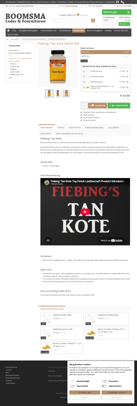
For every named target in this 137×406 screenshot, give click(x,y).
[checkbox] (72, 381)
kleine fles (105, 52)
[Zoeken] (93, 20)
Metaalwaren (65, 30)
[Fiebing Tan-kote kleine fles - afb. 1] (58, 67)
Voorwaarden (11, 2)
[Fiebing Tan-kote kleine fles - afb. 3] (66, 93)
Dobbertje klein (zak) (62, 315)
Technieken (62, 2)
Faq (33, 2)
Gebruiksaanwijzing (94, 127)
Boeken (108, 30)
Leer (14, 30)
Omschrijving (46, 127)
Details (60, 127)
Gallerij (53, 2)
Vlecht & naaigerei (94, 30)
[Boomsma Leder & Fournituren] (7, 39)
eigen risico (45, 134)
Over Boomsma (43, 2)
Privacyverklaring (12, 378)
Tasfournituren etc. (48, 30)
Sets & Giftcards (121, 30)
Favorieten (84, 15)
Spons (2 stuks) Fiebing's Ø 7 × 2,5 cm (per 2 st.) (111, 330)
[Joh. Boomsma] (26, 16)
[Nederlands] (125, 2)
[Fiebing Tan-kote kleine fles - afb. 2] (57, 93)
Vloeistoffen (79, 30)
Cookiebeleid (110, 2)
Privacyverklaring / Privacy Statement (89, 2)
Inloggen (63, 15)
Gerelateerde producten (51, 309)
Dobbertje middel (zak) (108, 315)
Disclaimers (113, 127)
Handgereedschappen (28, 30)
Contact (71, 2)
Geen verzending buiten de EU (69, 134)
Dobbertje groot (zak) (63, 329)
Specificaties (74, 127)
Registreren (71, 15)
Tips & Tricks (12, 34)
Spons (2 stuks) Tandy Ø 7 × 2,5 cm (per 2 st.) (67, 344)
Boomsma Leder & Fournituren (8, 30)
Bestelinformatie (24, 2)
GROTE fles (105, 56)
